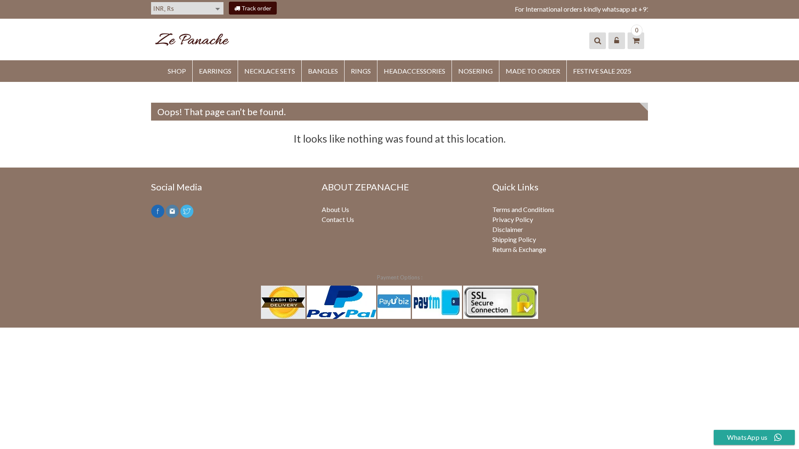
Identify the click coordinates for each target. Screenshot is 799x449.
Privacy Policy (512, 219)
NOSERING (475, 71)
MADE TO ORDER (533, 71)
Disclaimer (507, 229)
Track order (255, 8)
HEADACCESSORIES (414, 71)
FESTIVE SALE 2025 (602, 71)
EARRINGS (215, 71)
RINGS (361, 71)
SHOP (177, 71)
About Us (335, 209)
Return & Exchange (519, 249)
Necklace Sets (269, 71)
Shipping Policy (514, 239)
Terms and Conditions (523, 209)
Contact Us (338, 219)
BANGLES (323, 71)
